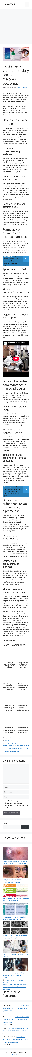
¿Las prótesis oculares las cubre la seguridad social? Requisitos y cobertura (16, 1039)
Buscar (5, 823)
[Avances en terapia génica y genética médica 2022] (15, 946)
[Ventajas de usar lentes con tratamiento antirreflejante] (15, 872)
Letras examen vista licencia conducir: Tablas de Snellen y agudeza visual (16, 1008)
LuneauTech (9, 4)
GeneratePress (16, 1054)
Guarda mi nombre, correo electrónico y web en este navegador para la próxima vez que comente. (16, 804)
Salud (7, 740)
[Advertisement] (16, 25)
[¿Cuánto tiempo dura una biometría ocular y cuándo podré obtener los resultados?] (16, 981)
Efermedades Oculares (13, 738)
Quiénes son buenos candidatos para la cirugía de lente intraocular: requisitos (15, 975)
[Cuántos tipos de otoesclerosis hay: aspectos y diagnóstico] (15, 928)
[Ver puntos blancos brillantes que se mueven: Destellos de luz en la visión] (15, 853)
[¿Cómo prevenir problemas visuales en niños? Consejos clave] (15, 890)
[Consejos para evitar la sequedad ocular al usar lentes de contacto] (15, 909)
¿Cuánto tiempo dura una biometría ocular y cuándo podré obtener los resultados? (15, 987)
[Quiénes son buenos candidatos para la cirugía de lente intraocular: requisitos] (15, 965)
